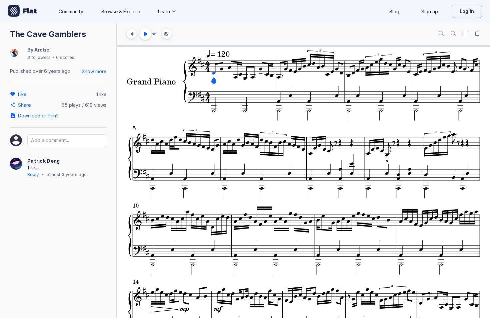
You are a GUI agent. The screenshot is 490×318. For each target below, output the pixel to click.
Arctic (41, 50)
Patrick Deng (43, 161)
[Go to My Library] (22, 11)
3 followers (39, 57)
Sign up (429, 11)
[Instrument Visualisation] (167, 34)
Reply (33, 174)
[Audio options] (154, 34)
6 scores (65, 57)
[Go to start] (132, 34)
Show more (94, 71)
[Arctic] (14, 53)
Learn (164, 11)
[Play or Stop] (145, 34)
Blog (394, 11)
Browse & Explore (120, 11)
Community (71, 11)
